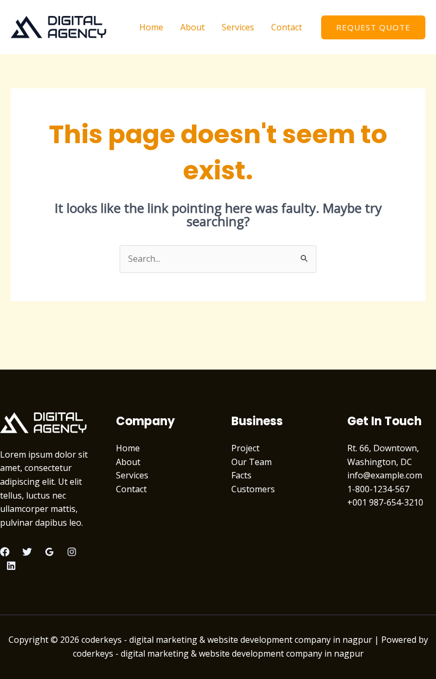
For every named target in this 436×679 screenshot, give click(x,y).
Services (238, 27)
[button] (373, 27)
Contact (286, 27)
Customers (253, 489)
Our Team (251, 462)
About (192, 27)
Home (151, 27)
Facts (241, 475)
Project (245, 448)
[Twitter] (27, 552)
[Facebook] (5, 552)
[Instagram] (72, 552)
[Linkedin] (11, 565)
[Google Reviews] (49, 552)
